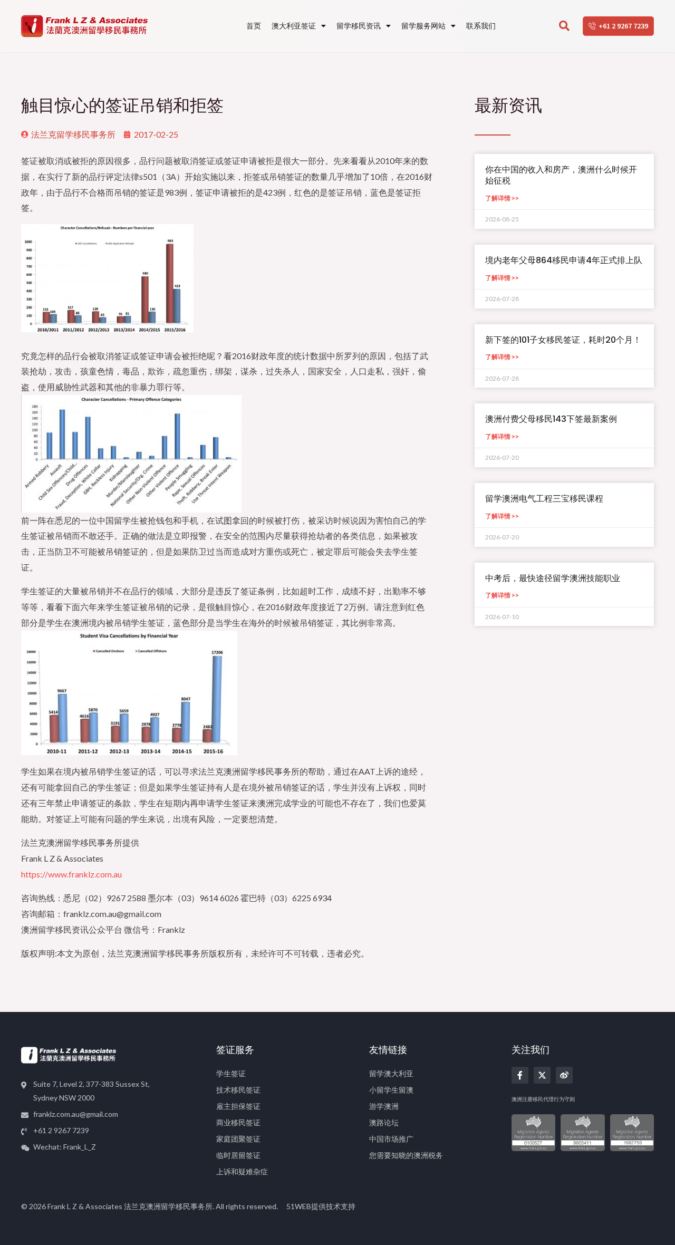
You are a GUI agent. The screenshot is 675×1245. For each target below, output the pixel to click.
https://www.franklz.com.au (71, 874)
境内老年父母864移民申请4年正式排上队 (563, 260)
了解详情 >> (502, 198)
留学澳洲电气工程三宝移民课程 (544, 499)
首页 (253, 25)
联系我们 (481, 25)
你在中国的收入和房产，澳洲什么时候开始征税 (561, 175)
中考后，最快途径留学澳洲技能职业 (552, 578)
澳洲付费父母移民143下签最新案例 (551, 419)
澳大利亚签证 (294, 25)
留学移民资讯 (358, 25)
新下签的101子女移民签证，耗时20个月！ (563, 340)
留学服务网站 (423, 25)
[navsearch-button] (564, 26)
